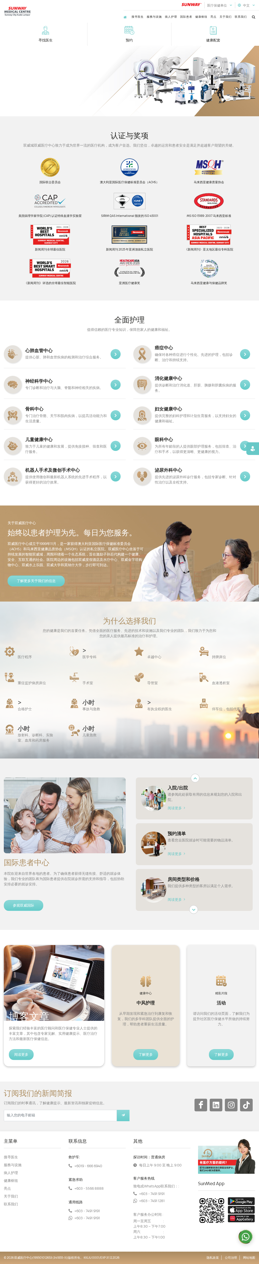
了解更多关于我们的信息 (36, 581)
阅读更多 (175, 808)
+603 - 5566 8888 (89, 1188)
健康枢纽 (201, 16)
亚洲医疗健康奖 (129, 283)
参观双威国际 (23, 905)
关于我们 (226, 16)
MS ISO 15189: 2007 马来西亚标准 (209, 215)
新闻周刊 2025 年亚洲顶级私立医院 (129, 249)
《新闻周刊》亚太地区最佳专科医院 (209, 249)
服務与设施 (154, 16)
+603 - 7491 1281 (152, 1201)
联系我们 (241, 16)
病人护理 (171, 16)
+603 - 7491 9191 (87, 1211)
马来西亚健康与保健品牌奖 (209, 283)
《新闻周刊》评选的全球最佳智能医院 (50, 283)
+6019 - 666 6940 (88, 1166)
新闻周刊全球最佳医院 (50, 249)
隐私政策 (213, 1257)
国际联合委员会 (50, 182)
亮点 (213, 16)
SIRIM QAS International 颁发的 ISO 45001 (129, 215)
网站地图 (249, 1257)
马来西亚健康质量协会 (209, 182)
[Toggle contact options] (246, 1237)
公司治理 (231, 1257)
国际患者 (186, 16)
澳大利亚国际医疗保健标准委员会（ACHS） (129, 182)
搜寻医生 (138, 16)
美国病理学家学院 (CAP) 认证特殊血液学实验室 (50, 215)
